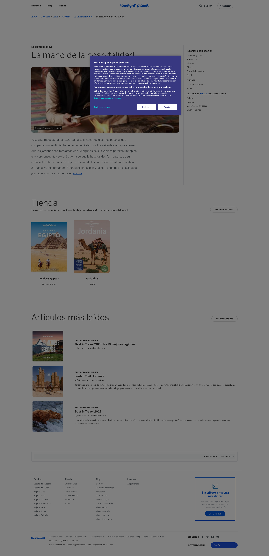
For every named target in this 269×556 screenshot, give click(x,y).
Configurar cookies (102, 107)
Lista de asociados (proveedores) (107, 98)
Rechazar (146, 107)
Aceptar (167, 107)
